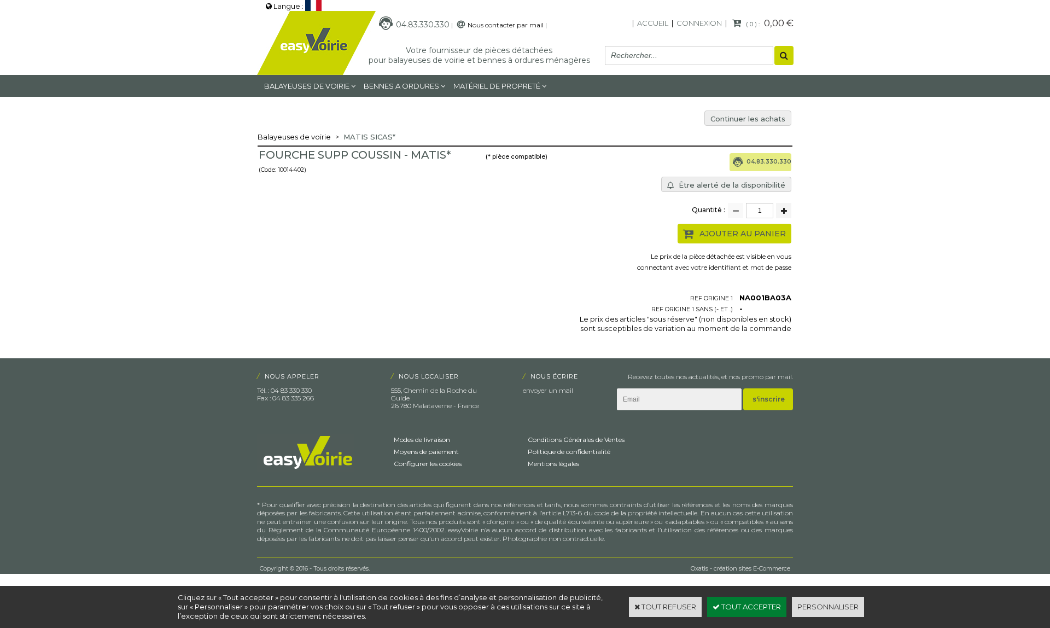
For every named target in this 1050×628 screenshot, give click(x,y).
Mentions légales (553, 464)
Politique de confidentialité (569, 451)
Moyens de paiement (426, 451)
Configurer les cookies (428, 464)
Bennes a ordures (401, 86)
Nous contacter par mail (506, 25)
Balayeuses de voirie (306, 86)
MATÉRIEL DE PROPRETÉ (496, 86)
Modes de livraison (422, 439)
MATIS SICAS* (369, 136)
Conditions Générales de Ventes (576, 439)
